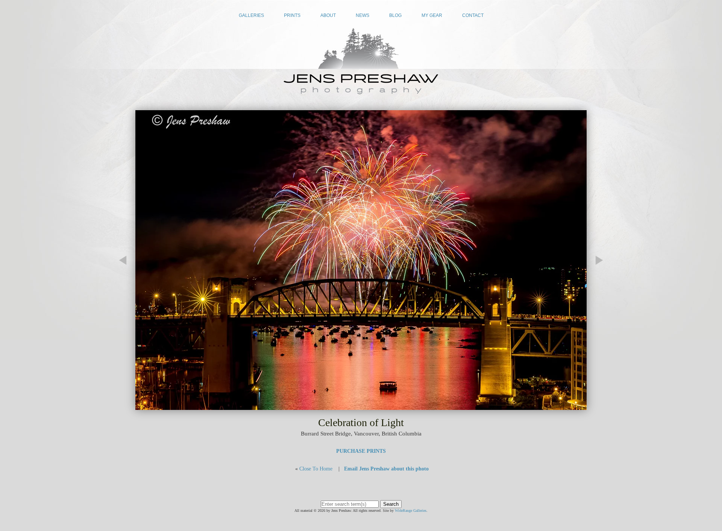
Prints (292, 15)
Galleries (251, 15)
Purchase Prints (361, 451)
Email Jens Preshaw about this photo (386, 469)
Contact (473, 15)
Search (391, 504)
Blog (395, 15)
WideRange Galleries (410, 510)
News (362, 15)
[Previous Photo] (126, 294)
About (328, 15)
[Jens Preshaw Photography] (361, 92)
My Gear (432, 15)
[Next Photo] (361, 406)
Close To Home (315, 469)
